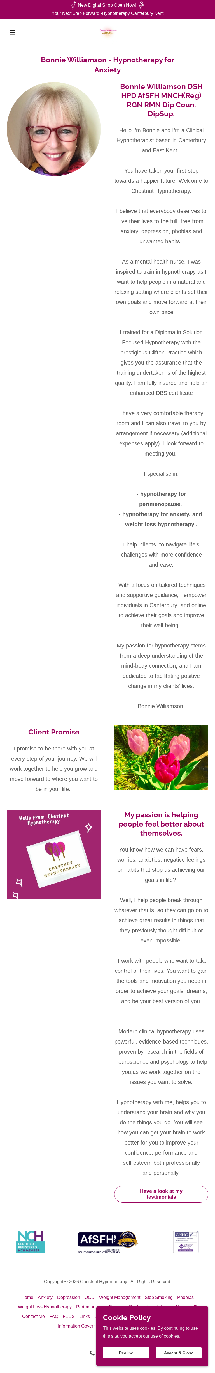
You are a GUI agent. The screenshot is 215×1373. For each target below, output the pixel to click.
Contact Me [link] (33, 1316)
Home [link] (27, 1297)
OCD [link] (90, 1297)
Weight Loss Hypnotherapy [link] (45, 1307)
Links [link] (84, 1316)
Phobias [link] (185, 1297)
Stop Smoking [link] (159, 1297)
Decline (126, 1353)
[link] (107, 32)
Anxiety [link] (45, 1297)
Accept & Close (178, 1353)
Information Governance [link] (82, 1326)
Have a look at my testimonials (161, 1194)
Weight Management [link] (119, 1297)
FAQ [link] (53, 1316)
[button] (22, 32)
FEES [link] (69, 1316)
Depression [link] (68, 1297)
